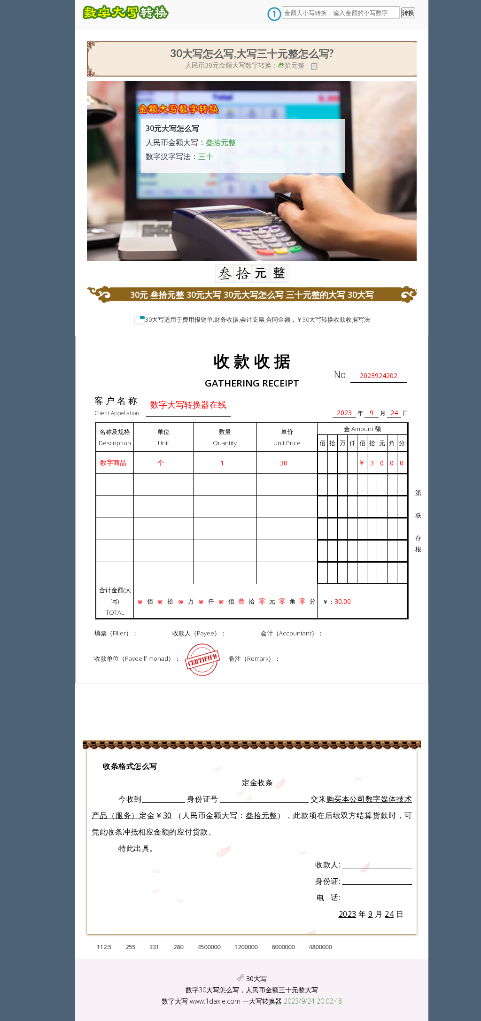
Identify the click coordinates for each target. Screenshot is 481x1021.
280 (178, 947)
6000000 (283, 947)
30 (148, 319)
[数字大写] (128, 15)
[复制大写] (314, 66)
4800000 (320, 947)
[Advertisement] (70, 181)
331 (154, 947)
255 (130, 947)
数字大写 (175, 1001)
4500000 (208, 947)
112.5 (104, 947)
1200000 (245, 947)
